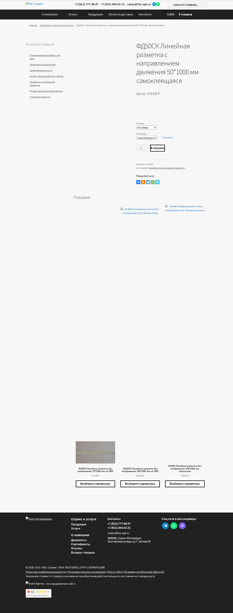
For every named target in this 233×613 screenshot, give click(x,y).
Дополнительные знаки (43, 64)
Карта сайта (114, 572)
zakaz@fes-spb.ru (139, 4)
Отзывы (76, 548)
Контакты (145, 14)
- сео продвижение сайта (59, 583)
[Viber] (182, 525)
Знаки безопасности (41, 70)
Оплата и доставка (121, 14)
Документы (79, 540)
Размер (140, 123)
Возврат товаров (83, 552)
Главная (33, 25)
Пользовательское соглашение (87, 572)
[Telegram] (154, 4)
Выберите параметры (95, 483)
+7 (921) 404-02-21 (113, 4)
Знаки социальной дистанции (46, 76)
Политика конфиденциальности (46, 572)
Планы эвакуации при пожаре (46, 91)
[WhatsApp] (158, 4)
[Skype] (157, 182)
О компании (50, 14)
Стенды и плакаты (40, 96)
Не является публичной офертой (144, 572)
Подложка (141, 133)
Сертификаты (80, 544)
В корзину (157, 148)
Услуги (73, 14)
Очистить (167, 137)
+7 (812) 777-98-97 (86, 4)
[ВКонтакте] (138, 182)
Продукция (95, 14)
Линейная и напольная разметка (57, 25)
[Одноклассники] (143, 182)
